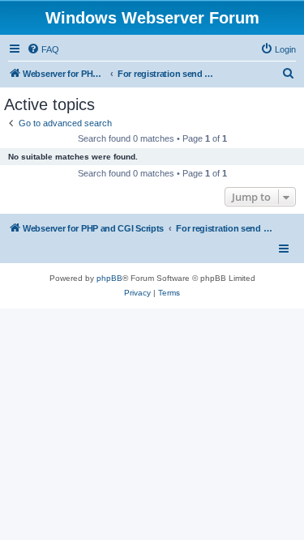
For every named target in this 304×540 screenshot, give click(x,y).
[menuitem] (43, 49)
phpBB (109, 278)
